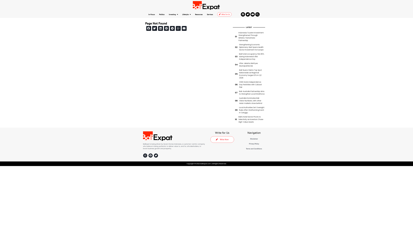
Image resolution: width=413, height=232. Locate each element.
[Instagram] (145, 155)
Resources (199, 14)
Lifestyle (185, 14)
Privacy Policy (254, 144)
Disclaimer (254, 139)
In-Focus (151, 14)
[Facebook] (150, 155)
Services (210, 14)
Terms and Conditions (254, 149)
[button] (257, 14)
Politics (162, 14)
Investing (172, 14)
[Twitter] (156, 155)
